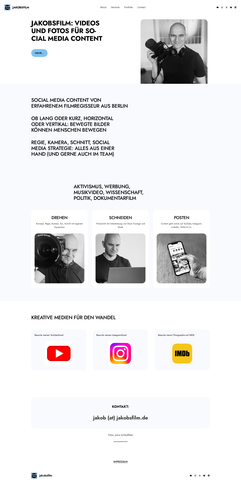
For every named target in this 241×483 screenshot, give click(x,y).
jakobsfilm (21, 7)
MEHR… (39, 53)
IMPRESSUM (120, 461)
